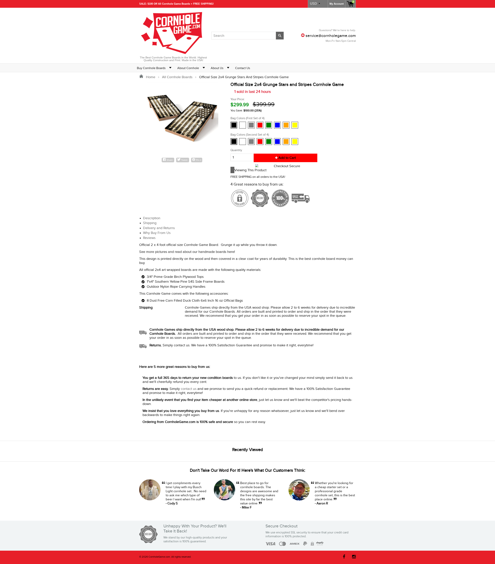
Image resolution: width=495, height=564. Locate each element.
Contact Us (242, 68)
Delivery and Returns (159, 228)
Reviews (149, 238)
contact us (188, 389)
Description (151, 218)
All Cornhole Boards (177, 77)
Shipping (149, 223)
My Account (336, 3)
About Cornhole (188, 68)
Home (150, 77)
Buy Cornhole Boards (151, 68)
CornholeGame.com (159, 556)
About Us (217, 68)
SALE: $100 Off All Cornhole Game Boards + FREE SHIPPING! (176, 3)
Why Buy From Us (157, 233)
